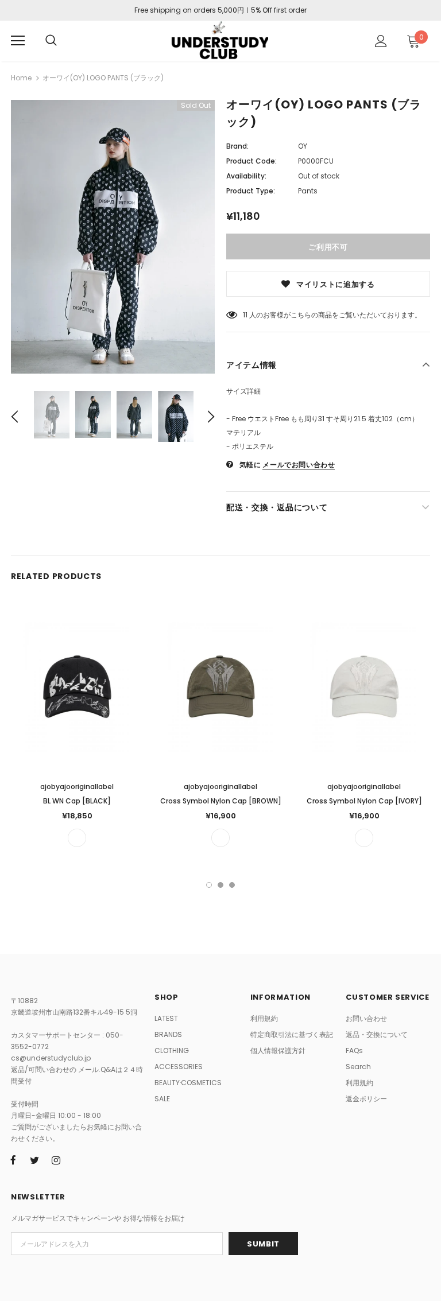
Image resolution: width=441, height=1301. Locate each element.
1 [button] (209, 885)
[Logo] (219, 40)
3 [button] (232, 885)
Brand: (237, 146)
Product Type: (250, 191)
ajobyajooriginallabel (77, 786)
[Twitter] (34, 1160)
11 (245, 315)
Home (21, 78)
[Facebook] (13, 1160)
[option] (113, 237)
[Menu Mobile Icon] (18, 41)
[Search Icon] (51, 40)
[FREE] (77, 837)
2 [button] (220, 885)
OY (302, 146)
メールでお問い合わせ (298, 464)
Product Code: (251, 161)
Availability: (246, 176)
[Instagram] (55, 1160)
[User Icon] (381, 41)
